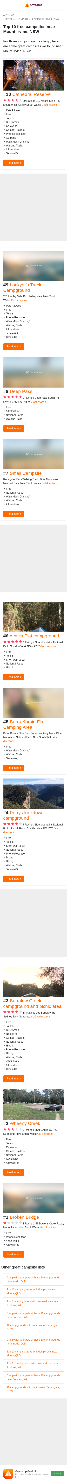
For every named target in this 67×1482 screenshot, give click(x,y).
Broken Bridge (24, 1217)
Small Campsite (26, 473)
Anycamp (8, 15)
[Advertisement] (33, 207)
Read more (14, 162)
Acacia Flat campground (34, 635)
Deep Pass (21, 391)
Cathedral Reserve (31, 94)
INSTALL (57, 1474)
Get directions (50, 104)
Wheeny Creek (25, 1123)
